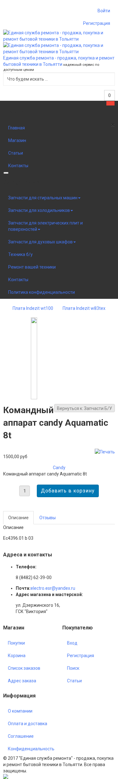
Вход (72, 642)
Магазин (17, 140)
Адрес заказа (22, 680)
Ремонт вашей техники (32, 267)
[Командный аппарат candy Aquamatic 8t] (34, 358)
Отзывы (47, 517)
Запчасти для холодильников (39, 210)
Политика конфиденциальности (41, 292)
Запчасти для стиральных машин (42, 197)
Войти (104, 10)
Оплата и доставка (27, 723)
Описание (18, 517)
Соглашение (21, 736)
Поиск (73, 668)
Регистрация (96, 23)
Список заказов (24, 668)
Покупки (16, 642)
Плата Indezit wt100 (33, 308)
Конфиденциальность (31, 748)
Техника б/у (20, 254)
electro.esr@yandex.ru (53, 588)
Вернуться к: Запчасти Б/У (84, 408)
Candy (59, 467)
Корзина (16, 655)
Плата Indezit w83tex (84, 308)
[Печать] (105, 451)
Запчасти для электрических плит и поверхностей (45, 226)
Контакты (18, 165)
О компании (20, 711)
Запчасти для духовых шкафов (40, 241)
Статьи (15, 153)
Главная (16, 127)
